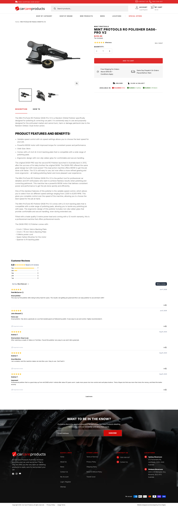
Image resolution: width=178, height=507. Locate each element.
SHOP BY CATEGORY (44, 16)
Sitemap (63, 487)
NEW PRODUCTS (86, 16)
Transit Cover (91, 477)
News (62, 467)
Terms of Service (92, 457)
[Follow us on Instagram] (17, 474)
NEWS (102, 16)
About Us (63, 462)
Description (21, 109)
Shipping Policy (92, 467)
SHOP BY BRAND (66, 16)
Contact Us (64, 472)
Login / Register (65, 482)
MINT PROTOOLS (101, 26)
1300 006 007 (157, 1)
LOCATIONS (116, 16)
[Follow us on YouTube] (20, 473)
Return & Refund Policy (94, 472)
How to (36, 109)
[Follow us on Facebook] (13, 474)
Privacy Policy (91, 462)
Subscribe (113, 433)
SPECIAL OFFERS (135, 16)
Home (17, 22)
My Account (64, 477)
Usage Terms (61, 505)
